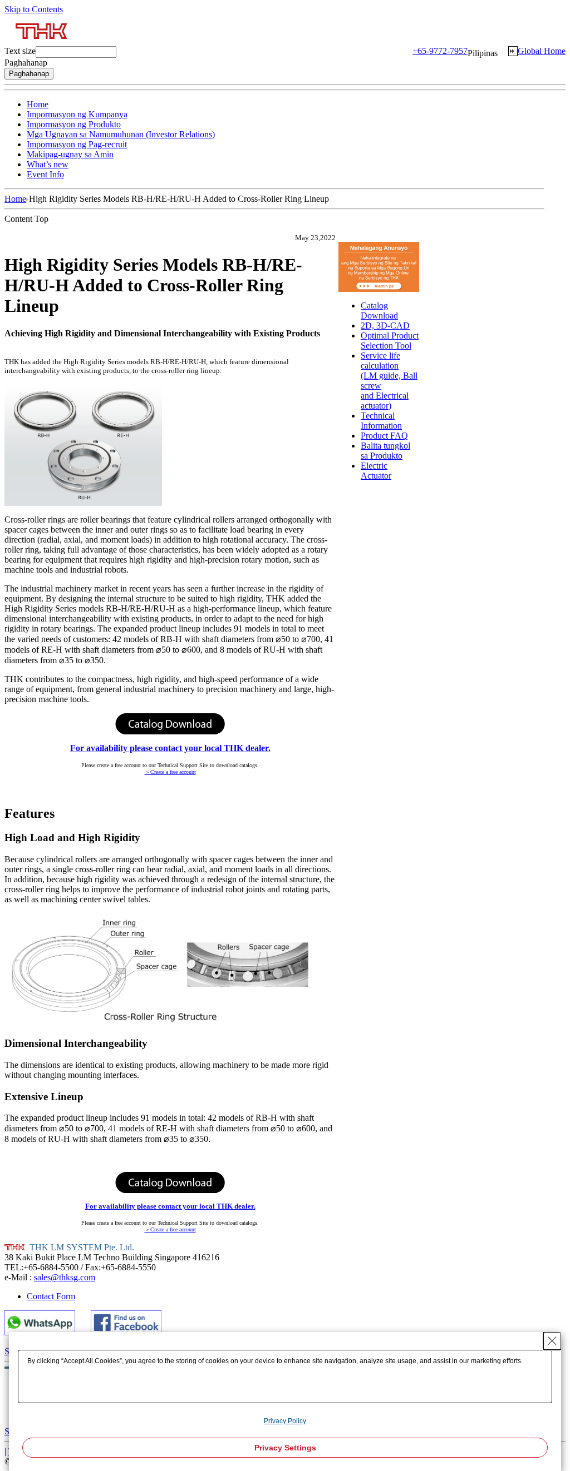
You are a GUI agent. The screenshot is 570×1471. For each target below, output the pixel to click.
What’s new (47, 164)
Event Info (45, 174)
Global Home (542, 51)
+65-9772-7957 (440, 51)
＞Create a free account (170, 772)
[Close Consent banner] (552, 1341)
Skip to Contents (33, 9)
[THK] (42, 43)
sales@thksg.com (64, 1277)
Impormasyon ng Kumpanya (77, 114)
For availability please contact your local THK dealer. (170, 748)
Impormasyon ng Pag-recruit (77, 144)
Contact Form (51, 1296)
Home (37, 104)
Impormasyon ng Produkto (74, 124)
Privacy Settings (285, 1447)
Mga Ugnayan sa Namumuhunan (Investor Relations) (121, 134)
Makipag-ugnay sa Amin (70, 154)
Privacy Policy (285, 1421)
